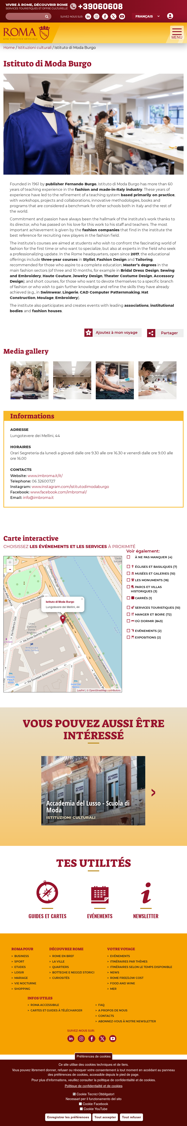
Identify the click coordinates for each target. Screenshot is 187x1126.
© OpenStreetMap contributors (104, 690)
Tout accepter (105, 1117)
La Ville (58, 961)
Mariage (21, 978)
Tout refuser (131, 1117)
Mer (113, 988)
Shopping (22, 988)
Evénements (120, 956)
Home (9, 47)
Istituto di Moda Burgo (60, 602)
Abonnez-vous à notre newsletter (127, 1021)
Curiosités (61, 978)
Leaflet (81, 690)
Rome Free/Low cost (126, 978)
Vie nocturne (25, 983)
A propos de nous (112, 1010)
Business (21, 956)
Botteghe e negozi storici (73, 972)
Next (153, 808)
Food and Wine (122, 983)
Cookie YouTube (95, 1108)
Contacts (106, 1016)
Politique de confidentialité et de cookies (93, 1085)
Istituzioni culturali (35, 47)
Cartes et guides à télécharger (56, 1010)
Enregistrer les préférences (68, 1117)
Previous (34, 808)
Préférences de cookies (94, 1056)
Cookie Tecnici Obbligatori (95, 1094)
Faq (101, 1005)
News (114, 972)
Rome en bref (63, 956)
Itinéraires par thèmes (129, 961)
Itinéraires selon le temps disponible (141, 967)
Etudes (20, 967)
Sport (19, 961)
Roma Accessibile (45, 1005)
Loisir (19, 972)
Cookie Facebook (95, 1103)
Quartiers (60, 967)
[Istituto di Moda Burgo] (29, 380)
